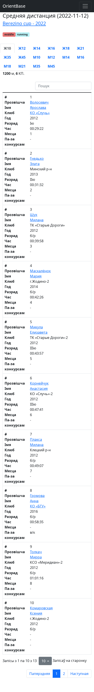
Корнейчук (39, 383)
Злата (35, 163)
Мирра (36, 557)
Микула (36, 327)
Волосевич (39, 102)
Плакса (36, 439)
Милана (37, 220)
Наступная (79, 673)
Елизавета (38, 332)
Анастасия (39, 388)
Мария (36, 276)
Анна (34, 501)
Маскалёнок (40, 270)
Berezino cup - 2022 (24, 23)
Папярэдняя (39, 673)
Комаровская (41, 608)
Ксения (36, 613)
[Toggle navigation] (85, 6)
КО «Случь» (40, 112)
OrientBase (14, 6)
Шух (33, 214)
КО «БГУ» (37, 506)
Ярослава (38, 107)
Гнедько (37, 158)
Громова (37, 495)
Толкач (36, 551)
